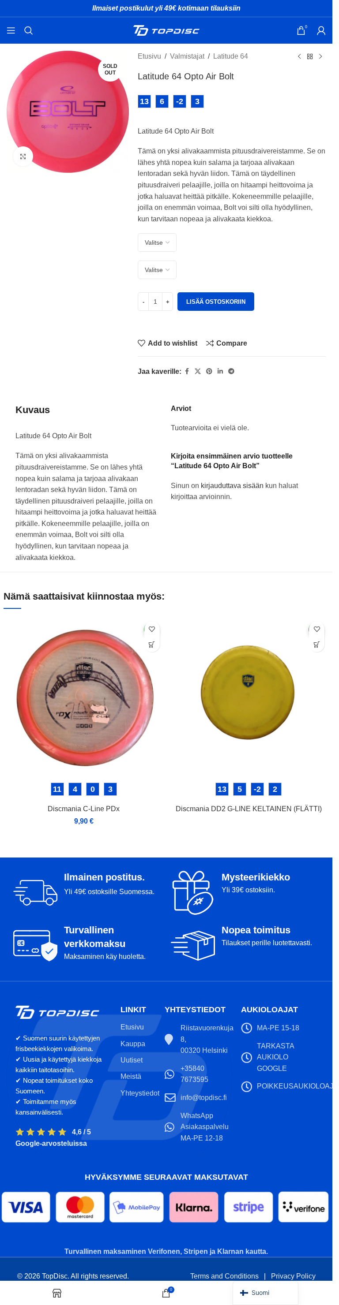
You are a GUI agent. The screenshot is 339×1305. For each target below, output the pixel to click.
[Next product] (320, 57)
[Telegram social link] (231, 371)
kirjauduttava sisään (232, 485)
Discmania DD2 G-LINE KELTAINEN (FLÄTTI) (249, 809)
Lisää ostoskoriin (215, 301)
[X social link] (197, 371)
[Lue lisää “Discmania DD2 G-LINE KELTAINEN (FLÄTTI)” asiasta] (316, 644)
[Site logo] (166, 30)
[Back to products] (310, 57)
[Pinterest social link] (209, 371)
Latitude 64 (230, 56)
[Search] (29, 30)
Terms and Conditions (224, 1276)
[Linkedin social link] (220, 371)
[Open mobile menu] (11, 30)
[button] (152, 644)
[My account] (321, 30)
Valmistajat (187, 56)
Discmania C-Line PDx (84, 809)
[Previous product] (299, 57)
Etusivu (149, 56)
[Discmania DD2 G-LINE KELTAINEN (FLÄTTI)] (249, 697)
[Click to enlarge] (23, 156)
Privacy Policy (293, 1276)
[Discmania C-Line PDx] (84, 697)
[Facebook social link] (186, 371)
